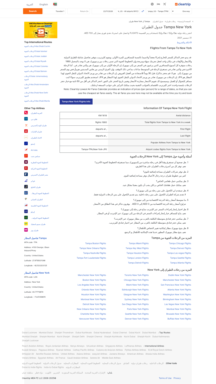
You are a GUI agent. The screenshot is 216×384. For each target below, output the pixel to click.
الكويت (48, 372)
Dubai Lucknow (29, 332)
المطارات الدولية (73, 367)
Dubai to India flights (32, 367)
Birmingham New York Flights (177, 299)
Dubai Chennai (120, 332)
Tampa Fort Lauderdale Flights (91, 258)
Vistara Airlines (29, 358)
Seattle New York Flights (136, 314)
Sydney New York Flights (136, 299)
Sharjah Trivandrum (64, 332)
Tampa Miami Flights (138, 243)
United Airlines (67, 354)
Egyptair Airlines (45, 358)
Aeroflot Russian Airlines (47, 354)
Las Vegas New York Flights (177, 304)
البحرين (56, 372)
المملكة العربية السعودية (72, 372)
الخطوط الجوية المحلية (90, 363)
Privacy (177, 378)
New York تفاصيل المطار (37, 272)
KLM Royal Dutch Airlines (160, 350)
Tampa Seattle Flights (180, 258)
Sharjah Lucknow (30, 340)
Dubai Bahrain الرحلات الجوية (35, 71)
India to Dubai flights (54, 367)
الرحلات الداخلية (157, 363)
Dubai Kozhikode (84, 332)
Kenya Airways (77, 346)
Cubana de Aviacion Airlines (109, 350)
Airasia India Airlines (154, 354)
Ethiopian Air (28, 354)
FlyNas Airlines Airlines (135, 350)
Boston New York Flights (94, 280)
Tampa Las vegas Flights (179, 253)
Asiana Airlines (83, 354)
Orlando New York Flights (94, 289)
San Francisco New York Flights (176, 284)
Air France (60, 358)
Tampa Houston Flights (137, 253)
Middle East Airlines (111, 358)
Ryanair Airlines (63, 350)
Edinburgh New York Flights (135, 289)
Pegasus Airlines (46, 350)
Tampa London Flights (137, 258)
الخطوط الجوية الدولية (31, 363)
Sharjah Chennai (94, 336)
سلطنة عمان (27, 372)
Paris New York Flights (137, 309)
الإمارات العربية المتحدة (95, 372)
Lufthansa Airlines (133, 346)
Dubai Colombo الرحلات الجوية (36, 66)
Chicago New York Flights (136, 280)
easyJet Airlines (99, 354)
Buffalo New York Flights (179, 318)
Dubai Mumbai (149, 332)
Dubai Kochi (134, 332)
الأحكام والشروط (184, 42)
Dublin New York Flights (179, 275)
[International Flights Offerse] (152, 4)
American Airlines (135, 354)
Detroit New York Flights (94, 304)
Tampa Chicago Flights (180, 243)
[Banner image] (40, 30)
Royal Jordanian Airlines (57, 346)
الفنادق (126, 363)
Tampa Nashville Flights (94, 253)
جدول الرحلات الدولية (52, 363)
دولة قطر (39, 372)
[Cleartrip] (183, 5)
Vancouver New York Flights (92, 318)
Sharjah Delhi (78, 336)
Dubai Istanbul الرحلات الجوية (35, 51)
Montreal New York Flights (93, 299)
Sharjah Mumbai (47, 336)
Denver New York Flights (136, 318)
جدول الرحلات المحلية (111, 363)
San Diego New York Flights (135, 304)
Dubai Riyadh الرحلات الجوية (35, 61)
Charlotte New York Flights (93, 314)
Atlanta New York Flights (179, 289)
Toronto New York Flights (136, 275)
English (44, 4)
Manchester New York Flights (92, 275)
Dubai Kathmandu (161, 336)
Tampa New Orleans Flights (92, 248)
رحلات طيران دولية (139, 363)
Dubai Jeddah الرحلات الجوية (35, 56)
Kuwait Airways (29, 350)
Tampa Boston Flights (95, 243)
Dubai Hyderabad (102, 332)
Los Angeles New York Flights (92, 284)
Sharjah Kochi (143, 336)
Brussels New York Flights (178, 314)
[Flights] (164, 4)
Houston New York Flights (93, 294)
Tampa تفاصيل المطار (35, 238)
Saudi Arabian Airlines (77, 358)
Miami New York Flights (137, 284)
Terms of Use (165, 378)
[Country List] (55, 4)
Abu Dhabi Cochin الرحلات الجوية (37, 46)
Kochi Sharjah (63, 336)
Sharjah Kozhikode (113, 336)
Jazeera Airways (117, 354)
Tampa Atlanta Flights (180, 262)
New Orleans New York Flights (91, 309)
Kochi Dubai (129, 336)
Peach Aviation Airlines (32, 346)
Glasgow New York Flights (136, 294)
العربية (29, 4)
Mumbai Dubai (46, 332)
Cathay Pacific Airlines (83, 350)
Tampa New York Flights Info (76, 101)
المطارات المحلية (71, 363)
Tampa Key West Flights (137, 248)
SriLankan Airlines (94, 346)
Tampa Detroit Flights (138, 262)
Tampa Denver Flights (180, 248)
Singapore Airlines (114, 346)
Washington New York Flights (177, 294)
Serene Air (95, 358)
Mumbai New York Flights (179, 309)
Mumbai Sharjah (29, 336)
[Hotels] (158, 4)
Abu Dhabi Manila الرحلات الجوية (37, 101)
